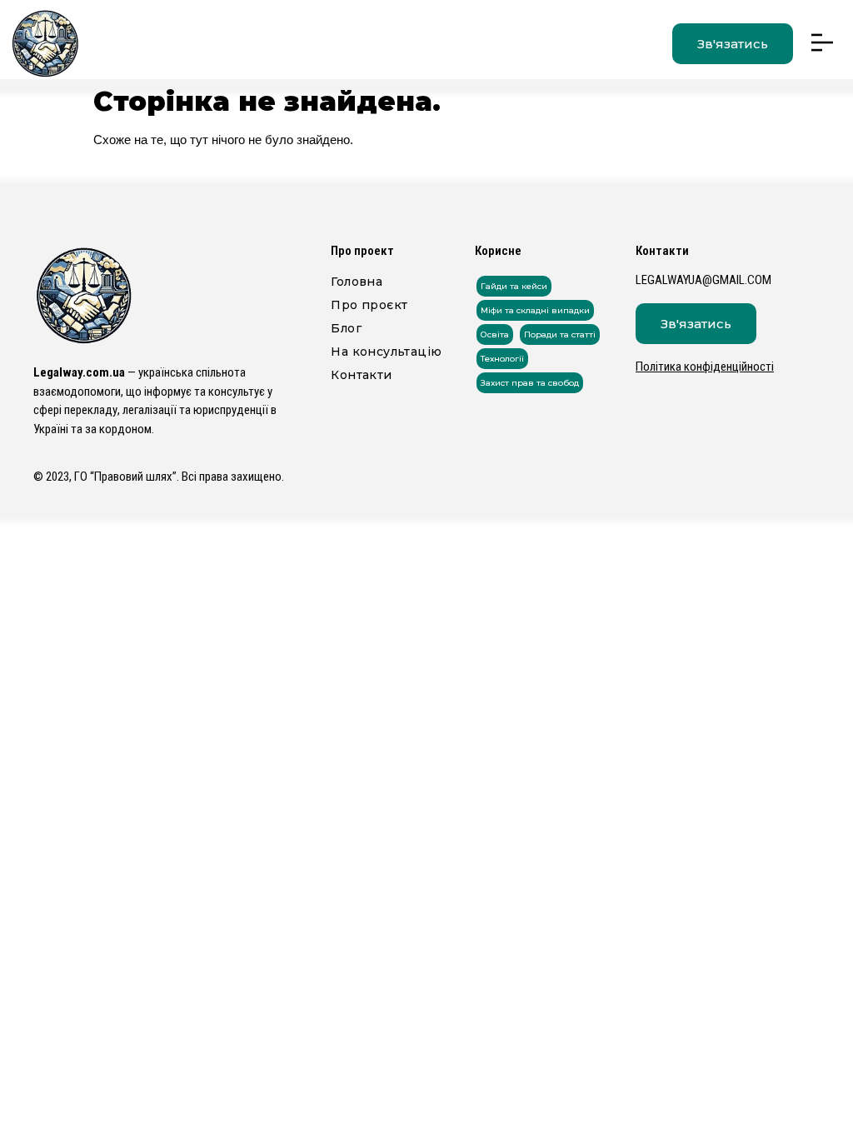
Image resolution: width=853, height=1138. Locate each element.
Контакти (361, 374)
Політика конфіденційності (705, 366)
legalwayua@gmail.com (703, 279)
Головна (356, 281)
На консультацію (386, 351)
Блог (346, 328)
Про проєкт (369, 304)
